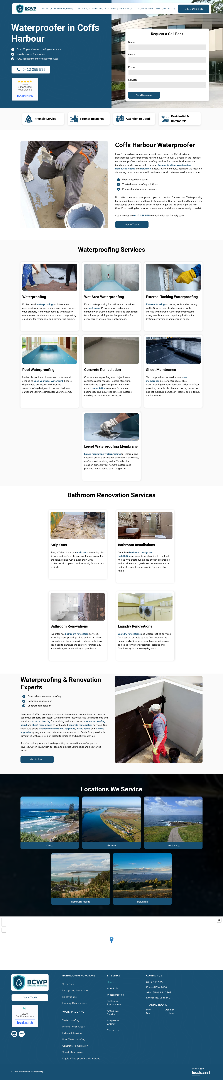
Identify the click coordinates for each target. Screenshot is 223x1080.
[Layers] (219, 920)
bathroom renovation (76, 634)
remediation (98, 388)
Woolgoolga (184, 165)
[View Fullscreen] (4, 930)
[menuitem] (47, 8)
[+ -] (111, 943)
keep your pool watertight (48, 381)
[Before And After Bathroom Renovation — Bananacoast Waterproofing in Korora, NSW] (78, 607)
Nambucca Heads (125, 168)
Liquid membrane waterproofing (102, 454)
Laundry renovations (129, 634)
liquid (23, 725)
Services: (133, 80)
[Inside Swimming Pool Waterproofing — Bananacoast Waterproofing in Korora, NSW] (49, 350)
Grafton (171, 165)
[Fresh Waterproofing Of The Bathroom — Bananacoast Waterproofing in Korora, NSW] (111, 277)
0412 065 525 (154, 982)
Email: (131, 54)
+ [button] (4, 920)
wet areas (94, 308)
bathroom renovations (51, 728)
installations (83, 728)
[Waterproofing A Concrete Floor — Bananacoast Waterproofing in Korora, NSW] (111, 350)
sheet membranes (42, 725)
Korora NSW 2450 (156, 987)
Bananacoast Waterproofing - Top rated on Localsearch (25, 89)
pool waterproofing (94, 721)
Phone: (132, 67)
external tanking (41, 721)
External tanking (155, 304)
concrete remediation (80, 725)
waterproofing (45, 304)
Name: (131, 42)
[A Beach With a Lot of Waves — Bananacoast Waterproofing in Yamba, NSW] (49, 819)
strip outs (82, 552)
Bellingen (145, 168)
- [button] (4, 924)
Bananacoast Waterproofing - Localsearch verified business (25, 1016)
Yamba (162, 165)
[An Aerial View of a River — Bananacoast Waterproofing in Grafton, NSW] (111, 819)
